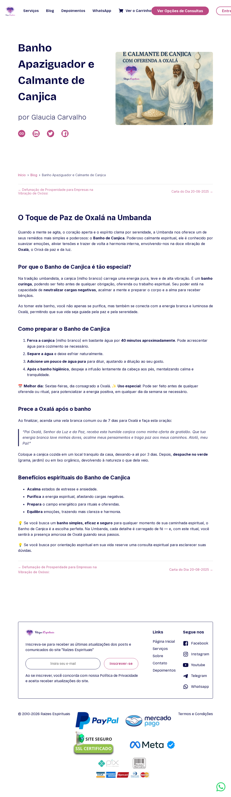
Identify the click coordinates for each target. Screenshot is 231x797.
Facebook (199, 643)
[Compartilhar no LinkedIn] (36, 133)
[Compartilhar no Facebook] (65, 133)
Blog (33, 175)
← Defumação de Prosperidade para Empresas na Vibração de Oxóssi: (55, 191)
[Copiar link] (21, 133)
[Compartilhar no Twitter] (50, 133)
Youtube (198, 665)
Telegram (199, 676)
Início (22, 175)
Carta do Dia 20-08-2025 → (192, 191)
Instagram (200, 654)
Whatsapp (200, 686)
